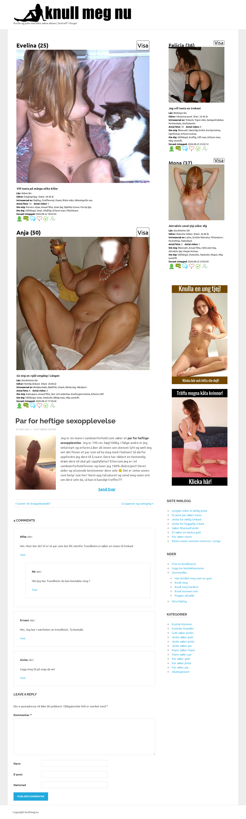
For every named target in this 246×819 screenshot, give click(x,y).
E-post (18, 774)
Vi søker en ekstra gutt (186, 532)
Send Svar (106, 489)
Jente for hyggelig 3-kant (188, 523)
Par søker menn (182, 536)
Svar (23, 554)
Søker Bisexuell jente (185, 528)
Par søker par (180, 667)
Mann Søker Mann (183, 650)
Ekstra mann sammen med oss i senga (196, 541)
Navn (17, 763)
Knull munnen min (186, 591)
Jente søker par (182, 645)
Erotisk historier (182, 624)
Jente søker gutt (182, 637)
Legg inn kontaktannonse (188, 568)
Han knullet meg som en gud (193, 578)
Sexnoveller (179, 572)
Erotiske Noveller (183, 628)
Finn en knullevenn (184, 563)
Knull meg (181, 582)
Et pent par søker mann (187, 515)
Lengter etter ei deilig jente (189, 510)
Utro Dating (179, 601)
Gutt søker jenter (45, 429)
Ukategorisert (180, 671)
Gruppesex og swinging (136, 503)
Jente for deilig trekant (187, 519)
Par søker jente (181, 663)
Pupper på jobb (184, 595)
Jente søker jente (183, 641)
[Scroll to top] (240, 813)
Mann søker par (182, 654)
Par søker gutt (181, 658)
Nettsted (20, 785)
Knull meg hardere (186, 586)
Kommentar (23, 715)
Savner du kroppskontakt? (33, 503)
